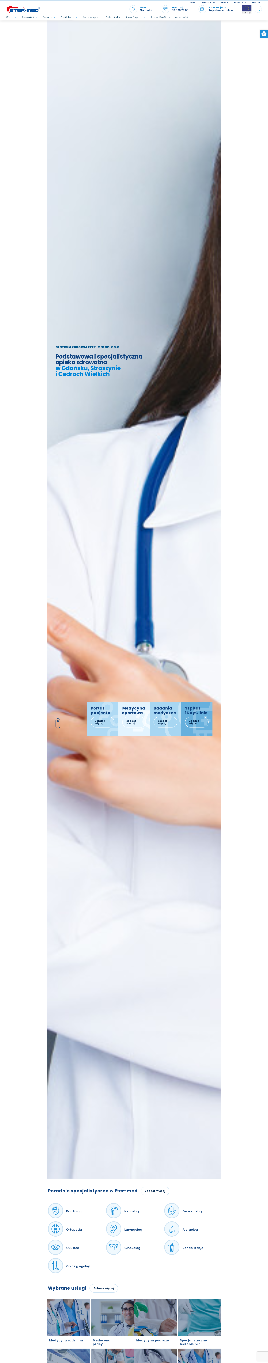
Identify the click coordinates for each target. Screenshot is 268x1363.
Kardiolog (74, 1211)
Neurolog (131, 1211)
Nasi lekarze (67, 17)
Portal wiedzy (113, 17)
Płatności (240, 2)
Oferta (9, 17)
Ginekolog (132, 1248)
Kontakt (257, 2)
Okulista (72, 1248)
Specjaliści (28, 17)
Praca (224, 2)
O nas (192, 2)
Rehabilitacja (193, 1248)
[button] (264, 34)
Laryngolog (133, 1229)
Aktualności (181, 17)
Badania (47, 17)
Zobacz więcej (100, 722)
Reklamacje (208, 2)
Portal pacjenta (91, 17)
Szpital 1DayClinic (160, 17)
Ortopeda (74, 1229)
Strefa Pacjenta (133, 17)
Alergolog (190, 1229)
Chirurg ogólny (78, 1266)
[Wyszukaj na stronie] (258, 9)
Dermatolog (192, 1211)
